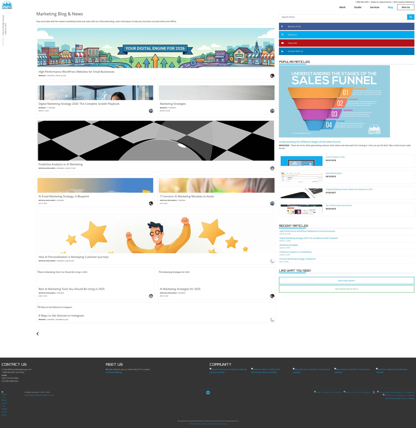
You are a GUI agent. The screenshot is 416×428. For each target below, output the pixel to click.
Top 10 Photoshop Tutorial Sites (339, 205)
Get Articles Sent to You (346, 289)
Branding (42, 76)
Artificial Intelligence (47, 168)
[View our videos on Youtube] (327, 392)
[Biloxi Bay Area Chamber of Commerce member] (312, 370)
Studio (357, 7)
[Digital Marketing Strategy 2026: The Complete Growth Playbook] (95, 91)
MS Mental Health (194, 424)
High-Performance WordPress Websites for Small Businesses (307, 231)
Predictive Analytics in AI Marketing (295, 252)
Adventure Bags (206, 424)
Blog (390, 7)
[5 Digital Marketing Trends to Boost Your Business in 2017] (302, 193)
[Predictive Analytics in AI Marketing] (156, 139)
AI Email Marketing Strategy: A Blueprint (298, 259)
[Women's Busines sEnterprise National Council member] (229, 370)
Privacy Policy (395, 398)
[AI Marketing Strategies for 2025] (217, 276)
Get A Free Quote (346, 280)
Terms (404, 398)
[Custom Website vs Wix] (302, 161)
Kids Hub (224, 424)
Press (387, 398)
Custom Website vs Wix (335, 157)
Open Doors (216, 424)
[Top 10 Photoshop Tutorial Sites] (302, 209)
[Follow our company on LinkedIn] (398, 395)
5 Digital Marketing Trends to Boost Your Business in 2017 (349, 189)
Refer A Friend (48, 395)
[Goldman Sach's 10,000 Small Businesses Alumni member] (270, 370)
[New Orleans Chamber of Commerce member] (353, 370)
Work (342, 7)
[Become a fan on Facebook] (357, 392)
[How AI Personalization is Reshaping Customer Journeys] (156, 231)
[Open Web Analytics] (302, 177)
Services (374, 7)
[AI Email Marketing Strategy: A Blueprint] (95, 184)
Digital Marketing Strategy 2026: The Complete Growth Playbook (309, 238)
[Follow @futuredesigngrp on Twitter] (374, 392)
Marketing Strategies (289, 245)
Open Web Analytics (334, 173)
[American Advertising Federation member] (395, 370)
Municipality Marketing (404, 2)
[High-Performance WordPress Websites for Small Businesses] (156, 46)
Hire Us (406, 7)
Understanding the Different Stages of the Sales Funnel (309, 141)
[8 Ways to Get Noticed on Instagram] (156, 307)
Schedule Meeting (114, 372)
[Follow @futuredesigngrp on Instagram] (395, 392)
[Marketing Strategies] (217, 91)
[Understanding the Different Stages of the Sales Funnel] (334, 101)
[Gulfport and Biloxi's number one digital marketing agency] (7, 4)
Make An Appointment (381, 2)
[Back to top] (208, 393)
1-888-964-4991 (362, 2)
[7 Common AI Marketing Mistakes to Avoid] (217, 184)
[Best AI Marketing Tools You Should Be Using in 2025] (95, 276)
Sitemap (411, 398)
